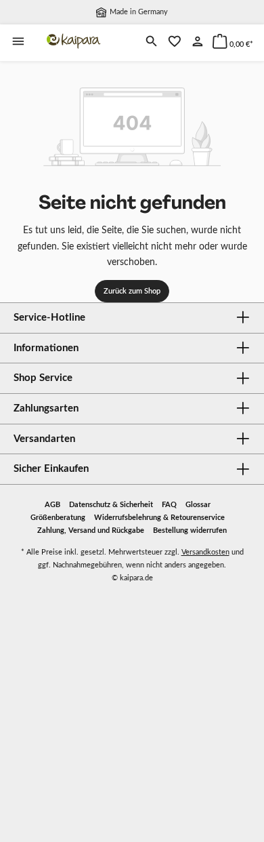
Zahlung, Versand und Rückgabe (90, 530)
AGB (52, 504)
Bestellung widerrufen (190, 530)
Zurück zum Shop (132, 291)
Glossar (198, 504)
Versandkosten (205, 552)
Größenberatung (57, 517)
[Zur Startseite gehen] (74, 41)
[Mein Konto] (197, 42)
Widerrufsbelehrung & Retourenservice (159, 517)
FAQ (169, 504)
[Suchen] (151, 42)
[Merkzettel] (174, 42)
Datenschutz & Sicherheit (111, 504)
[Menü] (18, 42)
